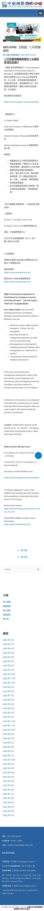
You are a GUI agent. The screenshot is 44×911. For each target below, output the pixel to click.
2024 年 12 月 (9, 721)
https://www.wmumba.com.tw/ (17, 272)
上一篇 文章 (22, 550)
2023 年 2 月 (8, 790)
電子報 (6, 619)
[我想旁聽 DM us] (38, 455)
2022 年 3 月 (8, 815)
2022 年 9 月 (8, 798)
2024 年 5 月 (8, 743)
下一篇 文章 (22, 557)
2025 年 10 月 (9, 683)
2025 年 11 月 (9, 678)
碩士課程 (7, 55)
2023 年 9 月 (8, 764)
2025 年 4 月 (8, 708)
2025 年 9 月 (8, 687)
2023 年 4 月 (8, 781)
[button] (40, 13)
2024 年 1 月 (8, 755)
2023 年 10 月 (9, 760)
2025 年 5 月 (8, 704)
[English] (32, 3)
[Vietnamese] (40, 3)
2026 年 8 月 (8, 640)
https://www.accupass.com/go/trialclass (21, 102)
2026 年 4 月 (8, 657)
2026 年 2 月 (8, 666)
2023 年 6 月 (8, 773)
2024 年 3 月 (8, 751)
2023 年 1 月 (8, 794)
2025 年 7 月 (8, 695)
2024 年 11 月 (9, 725)
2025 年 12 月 (9, 674)
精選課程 (15, 55)
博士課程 (7, 602)
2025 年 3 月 (8, 713)
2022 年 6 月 (8, 807)
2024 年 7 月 (8, 738)
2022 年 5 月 (8, 811)
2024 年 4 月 (8, 747)
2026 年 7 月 (8, 644)
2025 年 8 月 (8, 691)
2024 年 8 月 (8, 734)
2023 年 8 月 (8, 768)
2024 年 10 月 (9, 730)
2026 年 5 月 (8, 653)
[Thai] (37, 3)
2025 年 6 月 (8, 700)
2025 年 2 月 (8, 717)
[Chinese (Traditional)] (29, 3)
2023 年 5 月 (8, 777)
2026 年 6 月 (8, 648)
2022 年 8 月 (8, 802)
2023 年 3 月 (8, 785)
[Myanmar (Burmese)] (35, 3)
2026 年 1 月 (8, 670)
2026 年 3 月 (8, 661)
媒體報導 (7, 606)
